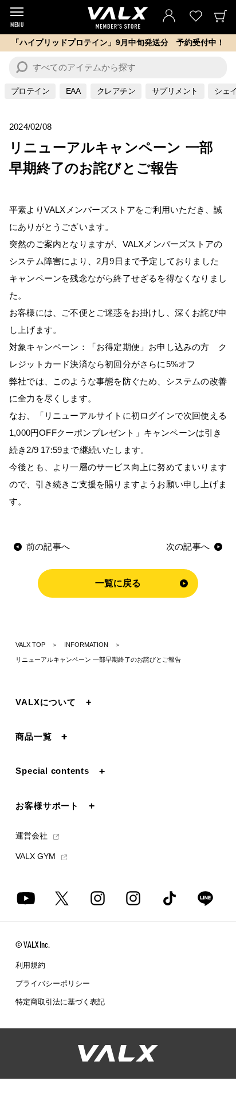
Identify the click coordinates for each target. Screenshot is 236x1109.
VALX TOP (30, 644)
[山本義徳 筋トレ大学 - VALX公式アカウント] (98, 898)
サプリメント (175, 91)
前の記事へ (48, 546)
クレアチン (116, 91)
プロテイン (30, 91)
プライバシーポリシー (52, 983)
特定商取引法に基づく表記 (60, 1001)
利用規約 (30, 965)
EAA (73, 91)
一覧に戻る (118, 583)
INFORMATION (86, 644)
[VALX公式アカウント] (133, 898)
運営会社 (32, 836)
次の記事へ (188, 546)
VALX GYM (36, 856)
